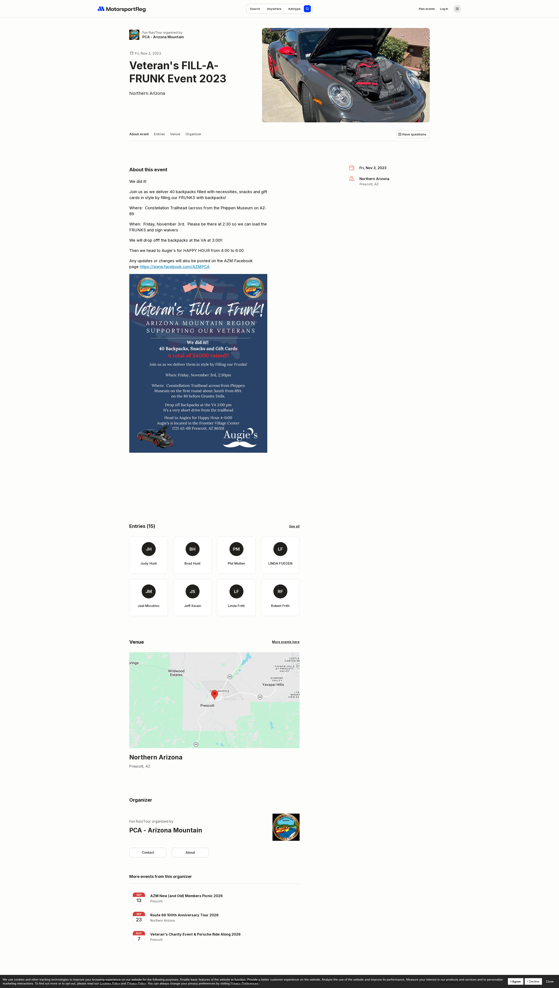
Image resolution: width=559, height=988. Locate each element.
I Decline (533, 981)
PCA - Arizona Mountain (163, 37)
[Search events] (307, 8)
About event (139, 134)
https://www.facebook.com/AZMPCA (175, 266)
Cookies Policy (110, 983)
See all (294, 526)
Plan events (427, 8)
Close (550, 981)
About (190, 852)
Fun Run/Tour (152, 32)
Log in (444, 8)
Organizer (193, 134)
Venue (175, 134)
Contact (148, 852)
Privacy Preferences (244, 983)
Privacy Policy (136, 983)
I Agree (516, 981)
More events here (286, 642)
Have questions (414, 134)
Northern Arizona (147, 93)
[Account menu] (457, 9)
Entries (159, 134)
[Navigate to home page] (122, 8)
